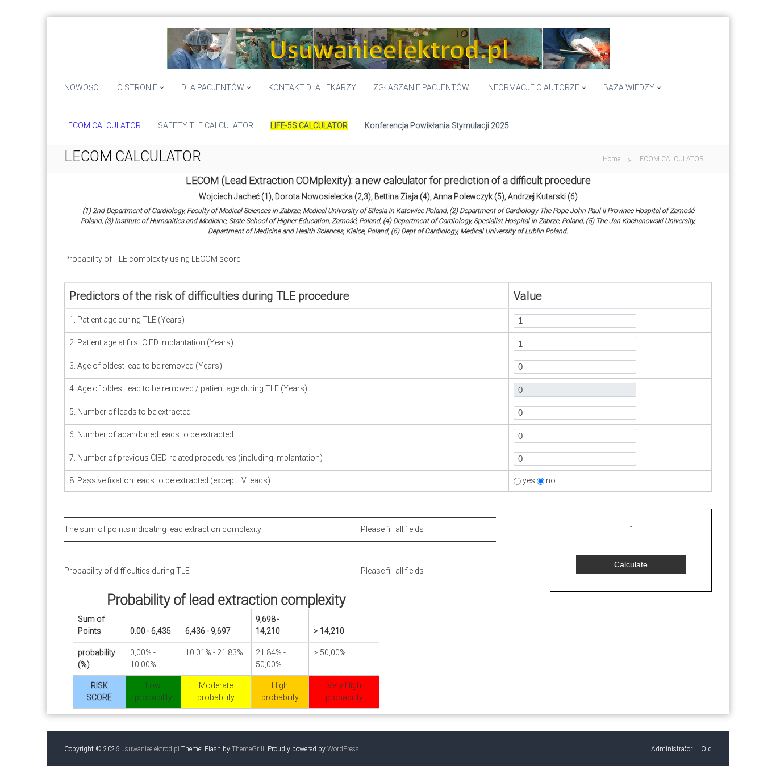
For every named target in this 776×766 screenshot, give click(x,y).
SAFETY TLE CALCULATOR (205, 125)
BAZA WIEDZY (628, 87)
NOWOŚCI (82, 87)
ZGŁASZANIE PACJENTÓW (421, 87)
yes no (538, 480)
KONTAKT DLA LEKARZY (312, 87)
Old (706, 749)
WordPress (343, 749)
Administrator (671, 749)
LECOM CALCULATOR (102, 125)
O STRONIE (137, 87)
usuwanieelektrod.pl (150, 749)
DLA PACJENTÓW (212, 87)
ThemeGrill (248, 749)
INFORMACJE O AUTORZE (532, 87)
